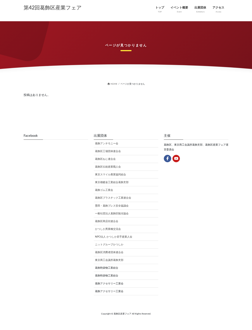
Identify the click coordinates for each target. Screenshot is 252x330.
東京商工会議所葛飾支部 (109, 260)
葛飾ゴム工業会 (104, 190)
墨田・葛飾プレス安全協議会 (112, 206)
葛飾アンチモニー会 (106, 143)
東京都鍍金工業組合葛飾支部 (112, 182)
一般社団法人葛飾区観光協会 (112, 213)
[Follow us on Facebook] (167, 158)
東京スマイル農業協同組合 (110, 174)
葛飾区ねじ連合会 (105, 159)
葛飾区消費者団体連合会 (109, 252)
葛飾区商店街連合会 (106, 221)
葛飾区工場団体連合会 (108, 151)
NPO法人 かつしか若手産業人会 (113, 237)
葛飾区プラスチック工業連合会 (113, 198)
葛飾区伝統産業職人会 (108, 167)
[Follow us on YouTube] (176, 158)
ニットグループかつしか (109, 244)
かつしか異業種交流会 (108, 229)
